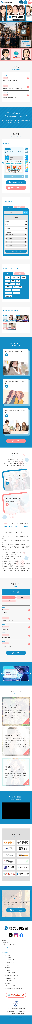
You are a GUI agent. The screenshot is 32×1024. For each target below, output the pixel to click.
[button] (3, 162)
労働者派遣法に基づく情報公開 (13, 988)
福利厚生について (10, 978)
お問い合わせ (9, 980)
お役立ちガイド (9, 962)
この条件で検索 (17, 251)
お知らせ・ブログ (10, 970)
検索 (26, 212)
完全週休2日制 (15, 277)
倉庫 (13, 280)
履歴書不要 (8, 296)
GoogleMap (6, 947)
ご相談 (7, 965)
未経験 (23, 277)
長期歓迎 (8, 290)
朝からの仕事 (17, 287)
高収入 (7, 277)
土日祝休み (8, 287)
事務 (17, 283)
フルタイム (16, 290)
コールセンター (10, 283)
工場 (17, 280)
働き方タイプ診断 (10, 973)
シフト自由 (8, 293)
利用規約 (7, 983)
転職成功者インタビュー (12, 975)
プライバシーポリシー (11, 986)
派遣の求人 (10, 957)
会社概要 (7, 967)
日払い (7, 280)
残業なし (16, 293)
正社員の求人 (11, 959)
